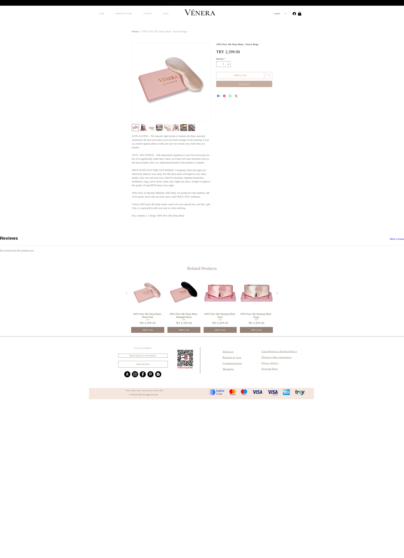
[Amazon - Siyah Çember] (127, 533)
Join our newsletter (142, 507)
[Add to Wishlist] (268, 75)
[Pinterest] (150, 533)
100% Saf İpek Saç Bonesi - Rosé (60, 357)
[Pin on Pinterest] (224, 96)
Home (135, 31)
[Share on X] (236, 96)
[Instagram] (135, 533)
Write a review (397, 239)
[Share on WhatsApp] (230, 96)
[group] (202, 464)
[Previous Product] (126, 452)
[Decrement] (218, 64)
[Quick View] (147, 452)
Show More (202, 408)
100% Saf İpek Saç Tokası (57, 389)
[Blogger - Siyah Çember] (158, 533)
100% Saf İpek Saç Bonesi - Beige (60, 323)
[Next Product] (277, 452)
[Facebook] (143, 533)
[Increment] (228, 64)
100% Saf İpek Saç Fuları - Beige (60, 291)
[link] (299, 13)
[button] (101, 13)
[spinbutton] (223, 64)
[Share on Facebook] (218, 96)
